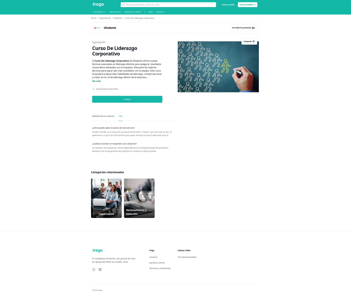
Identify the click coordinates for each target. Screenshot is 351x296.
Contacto (153, 257)
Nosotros (160, 12)
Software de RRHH (132, 12)
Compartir (248, 41)
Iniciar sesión (228, 4)
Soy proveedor (248, 4)
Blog (151, 12)
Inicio (93, 18)
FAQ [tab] (120, 116)
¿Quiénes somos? (157, 262)
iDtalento (118, 18)
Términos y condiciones (160, 268)
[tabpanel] (134, 140)
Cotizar (127, 99)
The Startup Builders (187, 257)
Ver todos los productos (241, 28)
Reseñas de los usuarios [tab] (103, 116)
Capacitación (115, 12)
